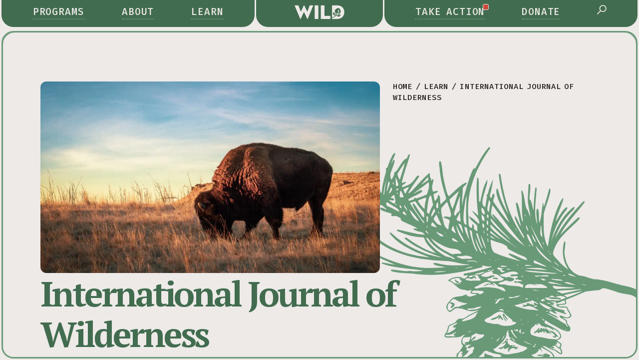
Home (402, 86)
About (138, 12)
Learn (207, 12)
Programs (59, 12)
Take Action (450, 12)
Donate (541, 12)
